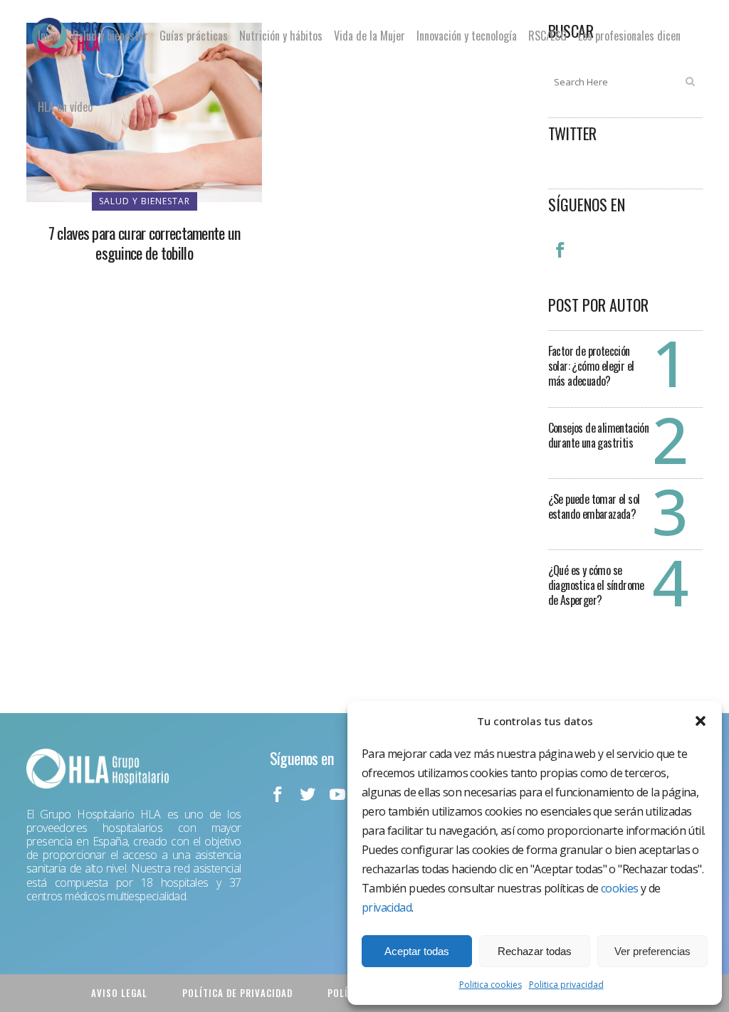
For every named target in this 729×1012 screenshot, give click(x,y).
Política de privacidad (237, 993)
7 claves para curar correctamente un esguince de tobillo (144, 242)
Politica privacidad (566, 985)
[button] (700, 721)
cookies (620, 888)
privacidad (386, 907)
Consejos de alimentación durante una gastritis (598, 435)
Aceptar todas (416, 951)
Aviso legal (119, 993)
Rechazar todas (535, 951)
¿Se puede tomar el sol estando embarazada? (594, 506)
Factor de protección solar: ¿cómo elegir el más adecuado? (591, 365)
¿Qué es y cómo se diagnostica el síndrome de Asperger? (596, 585)
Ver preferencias (652, 951)
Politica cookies (490, 985)
